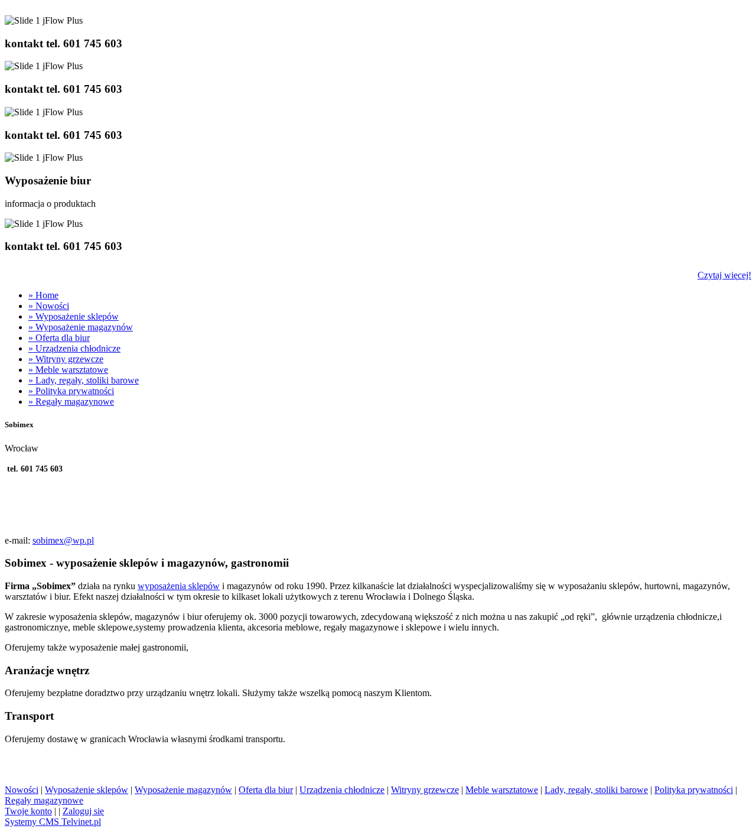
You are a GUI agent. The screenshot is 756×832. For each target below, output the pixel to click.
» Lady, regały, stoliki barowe (83, 380)
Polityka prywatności (693, 790)
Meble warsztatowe (501, 790)
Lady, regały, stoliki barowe (596, 790)
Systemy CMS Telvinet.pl (53, 822)
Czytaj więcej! (724, 275)
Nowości (21, 790)
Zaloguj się (83, 811)
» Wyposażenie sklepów (73, 316)
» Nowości (48, 306)
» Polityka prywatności (71, 391)
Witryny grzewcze (425, 790)
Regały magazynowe (44, 800)
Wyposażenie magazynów (183, 790)
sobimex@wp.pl (63, 540)
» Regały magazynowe (71, 401)
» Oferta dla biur (59, 338)
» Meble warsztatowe (68, 370)
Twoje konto (28, 811)
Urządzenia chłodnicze (341, 790)
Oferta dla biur (266, 790)
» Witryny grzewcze (65, 359)
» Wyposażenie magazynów (80, 327)
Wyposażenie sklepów (86, 790)
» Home (43, 295)
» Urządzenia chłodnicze (74, 348)
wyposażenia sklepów (179, 586)
